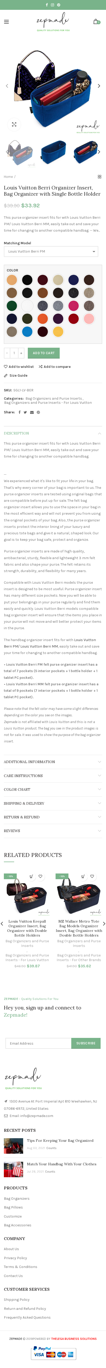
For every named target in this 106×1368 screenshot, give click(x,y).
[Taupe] (13, 331)
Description (16, 433)
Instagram (52, 5)
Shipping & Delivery (24, 803)
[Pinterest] (38, 412)
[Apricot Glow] (13, 280)
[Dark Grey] (74, 293)
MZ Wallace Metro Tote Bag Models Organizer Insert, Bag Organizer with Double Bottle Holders (79, 928)
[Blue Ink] (74, 280)
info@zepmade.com (36, 1116)
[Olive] (28, 319)
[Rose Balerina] (90, 319)
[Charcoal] (28, 293)
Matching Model (17, 243)
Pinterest (59, 5)
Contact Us (13, 1276)
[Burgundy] (44, 280)
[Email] (32, 412)
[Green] (13, 306)
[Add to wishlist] (40, 876)
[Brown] (90, 280)
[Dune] (90, 293)
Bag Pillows (13, 1207)
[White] (28, 306)
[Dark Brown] (59, 293)
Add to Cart (44, 353)
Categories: (14, 399)
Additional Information (29, 761)
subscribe (85, 1043)
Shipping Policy (17, 1299)
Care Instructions (23, 775)
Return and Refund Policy (25, 1308)
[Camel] (13, 293)
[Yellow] (59, 331)
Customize (13, 1216)
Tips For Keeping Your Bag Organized (60, 1140)
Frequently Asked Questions (27, 1317)
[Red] (74, 319)
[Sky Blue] (28, 331)
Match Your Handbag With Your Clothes (61, 1164)
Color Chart (17, 789)
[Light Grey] (59, 306)
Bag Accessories (17, 1225)
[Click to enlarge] (14, 124)
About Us (11, 1249)
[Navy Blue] (13, 319)
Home (8, 177)
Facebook (46, 5)
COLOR (12, 270)
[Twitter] (25, 412)
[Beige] (59, 280)
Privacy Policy (15, 1258)
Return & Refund (22, 817)
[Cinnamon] (44, 293)
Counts (51, 1148)
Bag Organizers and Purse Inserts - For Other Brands (79, 957)
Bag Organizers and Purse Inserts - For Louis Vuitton (48, 403)
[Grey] (44, 306)
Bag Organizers (17, 1198)
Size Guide (18, 376)
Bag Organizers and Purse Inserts (53, 399)
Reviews (12, 831)
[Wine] (44, 331)
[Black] (28, 280)
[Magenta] (74, 306)
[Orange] (44, 319)
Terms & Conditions (20, 1267)
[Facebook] (19, 412)
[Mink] (90, 306)
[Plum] (59, 319)
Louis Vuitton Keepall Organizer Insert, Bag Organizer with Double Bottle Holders (27, 928)
